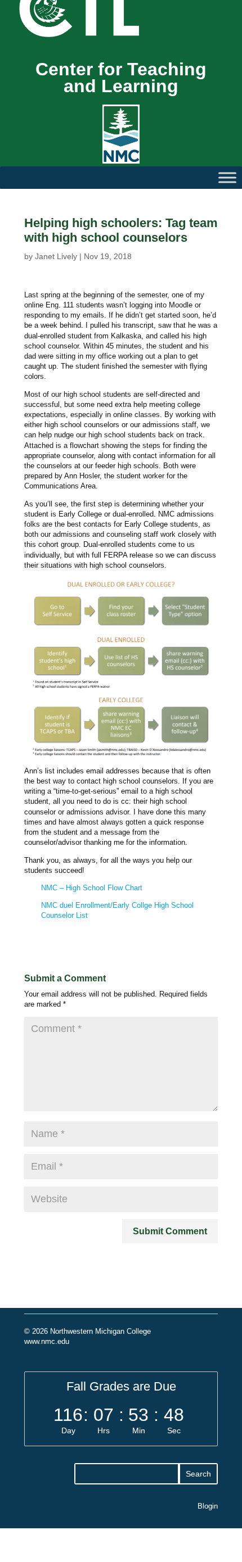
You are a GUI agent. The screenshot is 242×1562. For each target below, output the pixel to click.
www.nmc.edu (46, 1341)
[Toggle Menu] (227, 177)
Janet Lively (56, 256)
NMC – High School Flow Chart (91, 888)
